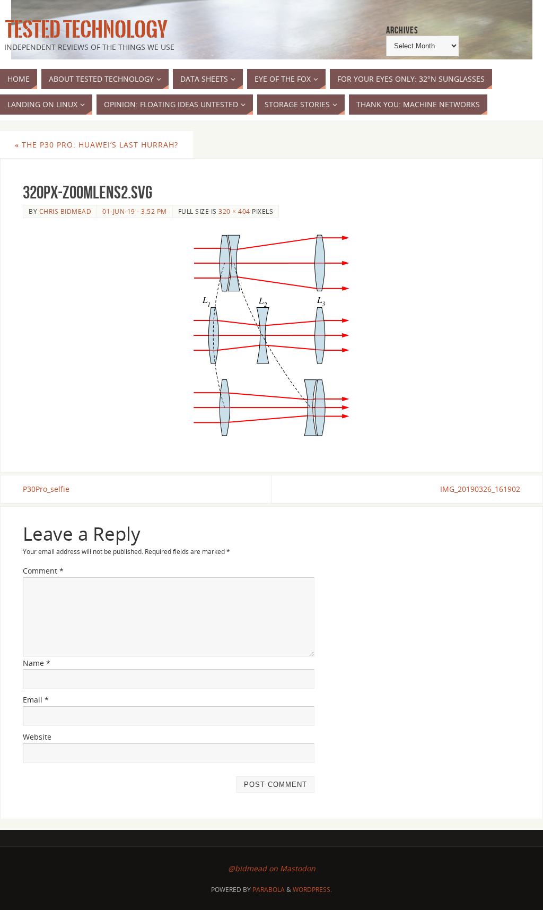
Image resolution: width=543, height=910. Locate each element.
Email (36, 700)
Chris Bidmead (65, 211)
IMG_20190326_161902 (480, 489)
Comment (43, 571)
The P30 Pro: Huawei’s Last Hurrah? (96, 145)
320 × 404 (234, 211)
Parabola (268, 889)
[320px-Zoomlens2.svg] (271, 335)
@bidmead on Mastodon (272, 868)
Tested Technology (84, 29)
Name (36, 663)
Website (37, 737)
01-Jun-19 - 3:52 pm (134, 211)
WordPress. (312, 889)
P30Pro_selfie (46, 489)
